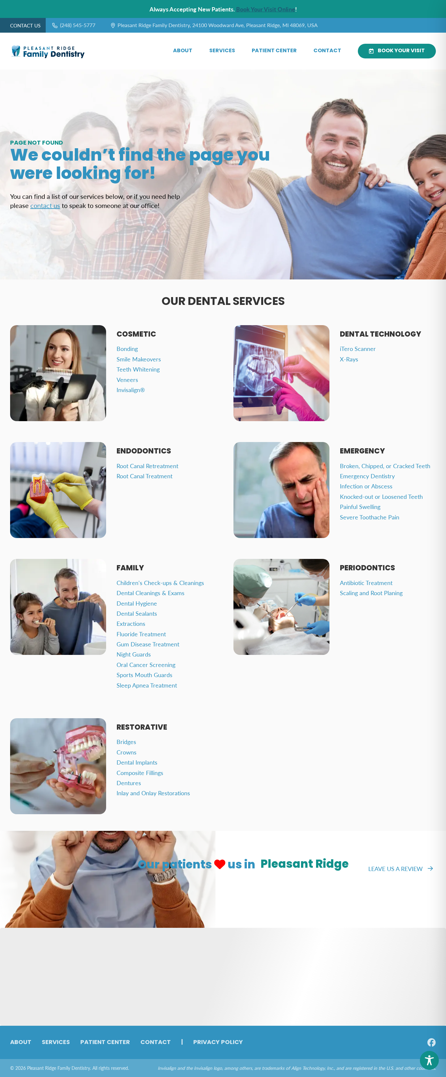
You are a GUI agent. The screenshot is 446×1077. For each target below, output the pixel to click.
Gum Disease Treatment (148, 644)
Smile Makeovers (139, 359)
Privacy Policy (218, 1043)
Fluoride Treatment (141, 634)
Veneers (127, 379)
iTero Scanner (358, 348)
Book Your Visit (401, 51)
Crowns (126, 752)
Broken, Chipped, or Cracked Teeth (385, 466)
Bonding (127, 348)
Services (222, 51)
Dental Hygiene (137, 603)
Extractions (131, 623)
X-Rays (349, 359)
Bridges (126, 741)
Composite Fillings (140, 772)
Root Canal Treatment (144, 476)
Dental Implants (137, 762)
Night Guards (134, 654)
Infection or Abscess (366, 486)
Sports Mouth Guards (144, 675)
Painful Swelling (360, 506)
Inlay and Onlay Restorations (153, 793)
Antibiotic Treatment (366, 582)
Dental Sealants (137, 613)
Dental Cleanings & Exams (150, 593)
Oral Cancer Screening (146, 664)
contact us (45, 205)
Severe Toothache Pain (369, 517)
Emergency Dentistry (367, 476)
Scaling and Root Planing (371, 593)
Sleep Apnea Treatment (147, 685)
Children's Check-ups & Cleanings (160, 582)
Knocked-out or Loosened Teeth (381, 496)
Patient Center (274, 51)
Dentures (129, 783)
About (182, 51)
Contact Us (25, 25)
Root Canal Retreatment (147, 466)
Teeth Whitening (138, 369)
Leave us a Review (395, 868)
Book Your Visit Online (265, 9)
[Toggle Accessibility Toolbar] (429, 1060)
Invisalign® (131, 390)
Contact (327, 51)
